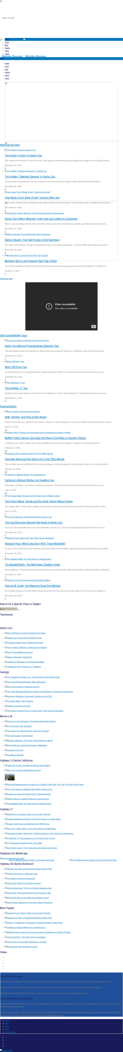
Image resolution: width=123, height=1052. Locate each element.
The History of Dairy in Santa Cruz (23, 155)
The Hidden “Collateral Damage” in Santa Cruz (30, 176)
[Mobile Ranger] (23, 56)
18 (6, 472)
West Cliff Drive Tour (16, 367)
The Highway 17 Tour (16, 388)
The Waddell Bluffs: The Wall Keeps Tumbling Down (32, 564)
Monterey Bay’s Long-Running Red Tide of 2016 (31, 261)
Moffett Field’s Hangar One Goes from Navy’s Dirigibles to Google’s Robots (45, 438)
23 (6, 451)
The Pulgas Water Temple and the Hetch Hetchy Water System (39, 501)
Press (7, 51)
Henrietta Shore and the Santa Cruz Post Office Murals (34, 459)
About (7, 53)
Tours (7, 42)
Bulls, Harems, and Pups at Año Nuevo (25, 417)
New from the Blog (10, 145)
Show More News (6, 278)
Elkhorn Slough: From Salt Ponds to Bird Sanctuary (32, 240)
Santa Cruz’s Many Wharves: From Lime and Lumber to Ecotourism (41, 219)
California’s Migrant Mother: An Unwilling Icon (29, 480)
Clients (7, 48)
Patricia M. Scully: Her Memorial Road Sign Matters (33, 586)
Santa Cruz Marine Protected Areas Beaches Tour (32, 346)
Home (7, 39)
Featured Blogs (8, 406)
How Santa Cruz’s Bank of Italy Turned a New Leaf (32, 197)
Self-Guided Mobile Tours (13, 335)
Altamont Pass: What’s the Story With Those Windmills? (35, 543)
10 (6, 430)
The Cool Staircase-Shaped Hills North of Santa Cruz (33, 522)
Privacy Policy (10, 1032)
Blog (6, 45)
